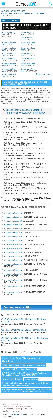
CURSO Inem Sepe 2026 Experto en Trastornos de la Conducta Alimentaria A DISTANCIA (26, 184)
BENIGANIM (9, 70)
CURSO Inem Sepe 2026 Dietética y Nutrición (23, 119)
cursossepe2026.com (19, 414)
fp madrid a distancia (31, 379)
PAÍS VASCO (19, 229)
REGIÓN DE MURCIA (23, 252)
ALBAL (9, 44)
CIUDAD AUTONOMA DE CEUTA (24, 287)
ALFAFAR (9, 54)
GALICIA (17, 233)
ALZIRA (28, 60)
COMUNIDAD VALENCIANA (25, 225)
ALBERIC (28, 44)
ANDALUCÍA (19, 221)
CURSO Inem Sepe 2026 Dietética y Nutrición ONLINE (23, 320)
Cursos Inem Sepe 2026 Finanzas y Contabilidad (23, 365)
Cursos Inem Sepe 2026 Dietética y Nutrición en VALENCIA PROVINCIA (25, 111)
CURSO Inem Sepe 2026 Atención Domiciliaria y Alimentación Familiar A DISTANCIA (24, 154)
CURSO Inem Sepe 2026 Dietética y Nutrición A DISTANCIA (24, 339)
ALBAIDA (28, 39)
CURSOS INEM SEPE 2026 (13, 11)
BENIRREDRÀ (29, 70)
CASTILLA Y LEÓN (22, 236)
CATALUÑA (18, 213)
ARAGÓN (18, 248)
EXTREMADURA (21, 270)
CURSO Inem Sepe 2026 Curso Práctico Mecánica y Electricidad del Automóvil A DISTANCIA (24, 374)
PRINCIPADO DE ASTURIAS (26, 260)
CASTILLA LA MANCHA (24, 244)
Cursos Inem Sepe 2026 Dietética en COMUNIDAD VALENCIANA (23, 14)
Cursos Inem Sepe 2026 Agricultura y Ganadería (21, 359)
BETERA (9, 75)
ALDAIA (28, 49)
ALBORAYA (9, 49)
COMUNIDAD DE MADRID (25, 217)
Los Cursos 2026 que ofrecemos (17, 406)
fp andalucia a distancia (12, 379)
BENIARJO (28, 65)
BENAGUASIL (10, 65)
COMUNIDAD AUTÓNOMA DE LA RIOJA (25, 281)
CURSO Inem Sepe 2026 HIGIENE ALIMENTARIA (24, 164)
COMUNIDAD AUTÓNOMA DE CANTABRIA (25, 275)
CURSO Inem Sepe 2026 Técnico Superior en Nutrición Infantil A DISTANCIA (23, 144)
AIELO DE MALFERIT (9, 34)
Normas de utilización (12, 404)
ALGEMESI (28, 54)
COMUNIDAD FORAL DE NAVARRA (24, 265)
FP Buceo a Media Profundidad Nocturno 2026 (19, 369)
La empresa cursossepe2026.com (17, 409)
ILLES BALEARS (21, 256)
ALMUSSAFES (10, 60)
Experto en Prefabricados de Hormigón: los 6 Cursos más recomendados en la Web (25, 384)
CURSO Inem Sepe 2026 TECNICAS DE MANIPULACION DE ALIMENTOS (20, 139)
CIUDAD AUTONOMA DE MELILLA (24, 293)
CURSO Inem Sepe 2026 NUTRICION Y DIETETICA (25, 193)
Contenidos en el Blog (17, 307)
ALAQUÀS (28, 33)
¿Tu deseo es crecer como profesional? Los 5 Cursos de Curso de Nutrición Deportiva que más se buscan (26, 390)
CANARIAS (18, 240)
